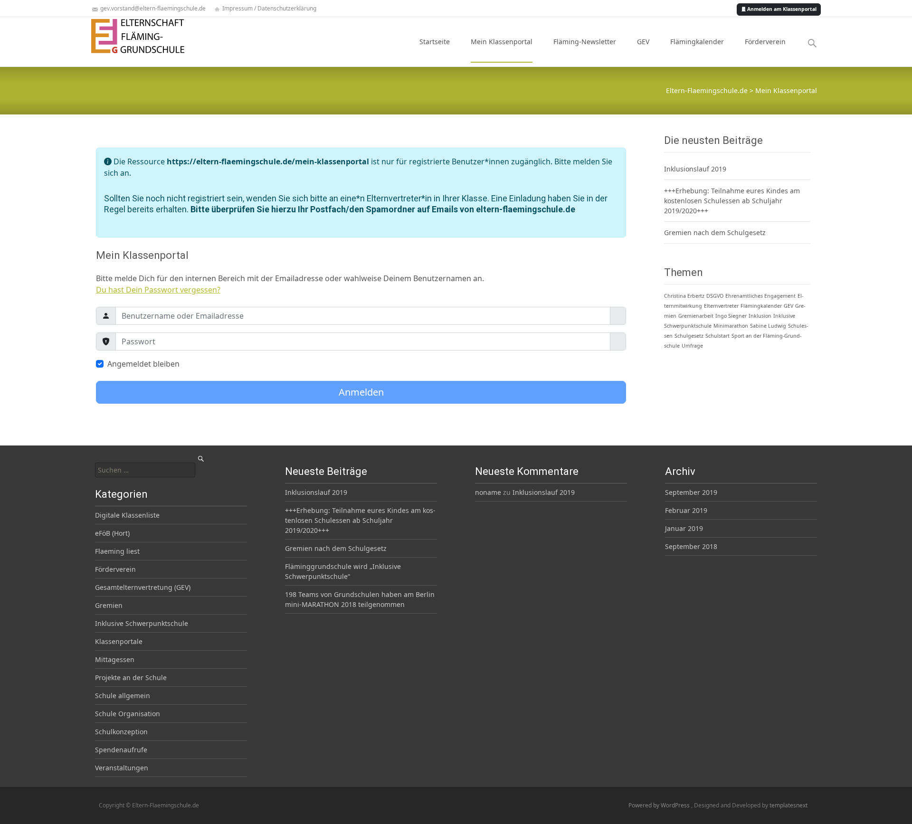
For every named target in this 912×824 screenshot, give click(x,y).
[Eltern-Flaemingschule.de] (130, 36)
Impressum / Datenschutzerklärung (268, 8)
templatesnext (789, 805)
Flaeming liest (117, 551)
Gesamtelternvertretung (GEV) (142, 587)
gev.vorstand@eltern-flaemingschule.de (152, 8)
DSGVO (714, 296)
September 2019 (691, 492)
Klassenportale (118, 641)
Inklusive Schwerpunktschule (141, 623)
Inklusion (760, 316)
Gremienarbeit (695, 316)
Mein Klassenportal (501, 41)
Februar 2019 (686, 510)
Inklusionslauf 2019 (695, 168)
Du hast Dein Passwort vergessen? (158, 289)
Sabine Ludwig (768, 325)
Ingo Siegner (731, 316)
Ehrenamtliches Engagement (760, 296)
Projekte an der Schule (131, 677)
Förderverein (765, 41)
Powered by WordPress (659, 805)
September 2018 (691, 546)
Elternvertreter (721, 306)
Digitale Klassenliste (127, 515)
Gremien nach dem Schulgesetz (715, 232)
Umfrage (692, 345)
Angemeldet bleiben (143, 364)
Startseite (434, 41)
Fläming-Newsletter (584, 41)
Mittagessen (114, 659)
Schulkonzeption (121, 731)
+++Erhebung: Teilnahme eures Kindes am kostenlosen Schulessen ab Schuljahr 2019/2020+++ (732, 200)
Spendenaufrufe (121, 749)
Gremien (109, 605)
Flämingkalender (697, 41)
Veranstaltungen (121, 767)
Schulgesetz (688, 335)
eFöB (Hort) (112, 533)
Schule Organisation (127, 713)
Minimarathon (730, 325)
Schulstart (717, 335)
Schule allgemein (122, 695)
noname (488, 492)
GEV (643, 41)
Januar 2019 (684, 528)
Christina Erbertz (684, 296)
